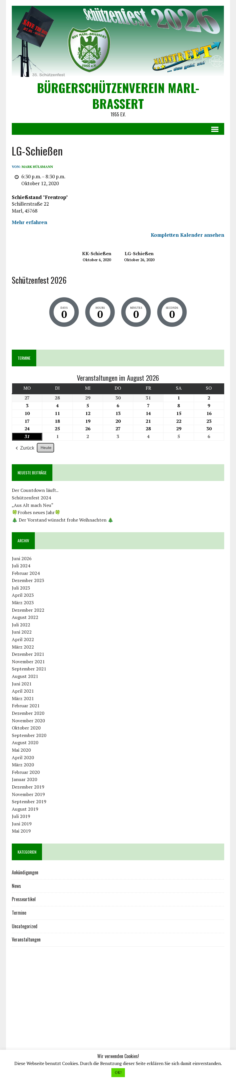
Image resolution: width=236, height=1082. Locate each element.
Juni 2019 (22, 823)
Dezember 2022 (28, 610)
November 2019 (28, 794)
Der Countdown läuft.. (35, 490)
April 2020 (23, 757)
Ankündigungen (25, 872)
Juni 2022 (22, 632)
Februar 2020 (26, 772)
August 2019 (25, 809)
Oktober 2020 (26, 728)
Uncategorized (24, 926)
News (16, 885)
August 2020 (25, 742)
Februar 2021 (26, 705)
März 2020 (23, 764)
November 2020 (28, 720)
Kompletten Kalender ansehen (187, 235)
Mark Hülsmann (37, 166)
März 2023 (23, 602)
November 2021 (28, 661)
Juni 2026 (22, 558)
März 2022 (23, 647)
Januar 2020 (24, 779)
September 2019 (29, 801)
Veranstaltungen (26, 939)
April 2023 (23, 595)
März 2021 (23, 698)
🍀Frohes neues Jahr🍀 (36, 512)
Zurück (27, 448)
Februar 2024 (26, 573)
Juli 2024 (21, 565)
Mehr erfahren (29, 222)
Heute (46, 447)
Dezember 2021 (28, 654)
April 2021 (23, 691)
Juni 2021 (22, 684)
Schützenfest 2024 (31, 497)
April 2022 (23, 639)
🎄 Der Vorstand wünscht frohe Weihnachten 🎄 (62, 520)
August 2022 (25, 617)
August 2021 (25, 676)
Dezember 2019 (28, 787)
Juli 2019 (21, 816)
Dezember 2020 (28, 713)
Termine (19, 912)
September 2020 (29, 735)
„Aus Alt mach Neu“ (33, 505)
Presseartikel (24, 899)
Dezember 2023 (28, 580)
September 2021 (29, 669)
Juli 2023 (21, 588)
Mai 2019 (21, 831)
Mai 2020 (21, 750)
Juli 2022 (21, 624)
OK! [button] (118, 1072)
